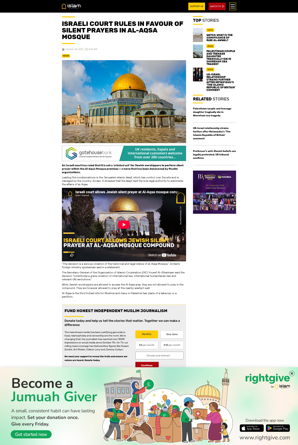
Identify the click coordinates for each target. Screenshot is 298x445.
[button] (292, 373)
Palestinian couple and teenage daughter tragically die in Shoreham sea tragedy (220, 57)
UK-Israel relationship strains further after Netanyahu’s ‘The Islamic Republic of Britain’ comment (220, 82)
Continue (147, 365)
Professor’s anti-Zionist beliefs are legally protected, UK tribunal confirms (214, 154)
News (66, 55)
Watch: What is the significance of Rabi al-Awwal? (219, 37)
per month (147, 344)
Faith (210, 30)
